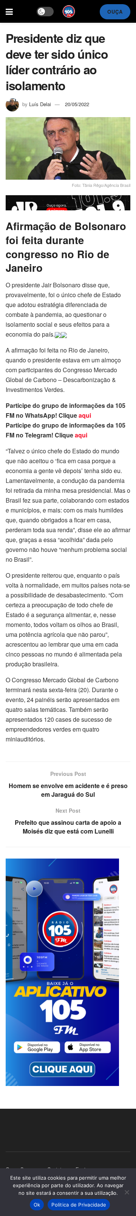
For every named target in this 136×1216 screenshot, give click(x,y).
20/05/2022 (77, 104)
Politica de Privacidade (78, 1205)
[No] (126, 1192)
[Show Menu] (9, 11)
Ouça (115, 11)
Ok (37, 1205)
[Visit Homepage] (68, 11)
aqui (85, 415)
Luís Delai (40, 104)
